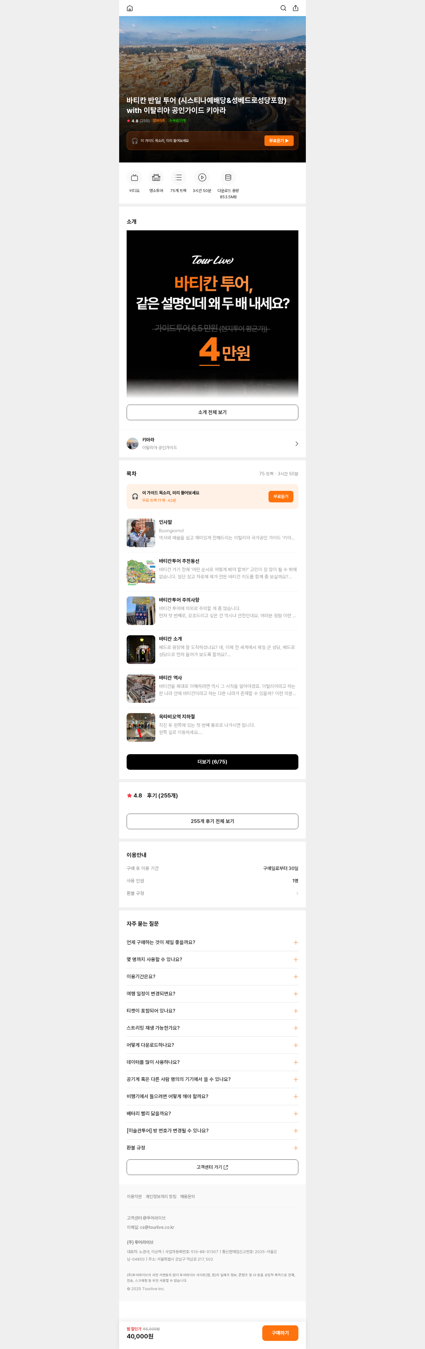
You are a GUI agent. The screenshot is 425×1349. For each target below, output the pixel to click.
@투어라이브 (154, 1217)
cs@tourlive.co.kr (157, 1227)
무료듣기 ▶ (279, 140)
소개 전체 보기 (212, 412)
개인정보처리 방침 (161, 1196)
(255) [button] (145, 120)
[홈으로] (130, 8)
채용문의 (187, 1196)
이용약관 (134, 1196)
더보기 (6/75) (212, 762)
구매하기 (280, 1333)
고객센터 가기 (209, 1167)
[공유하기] (295, 8)
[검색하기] (283, 8)
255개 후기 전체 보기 (212, 821)
